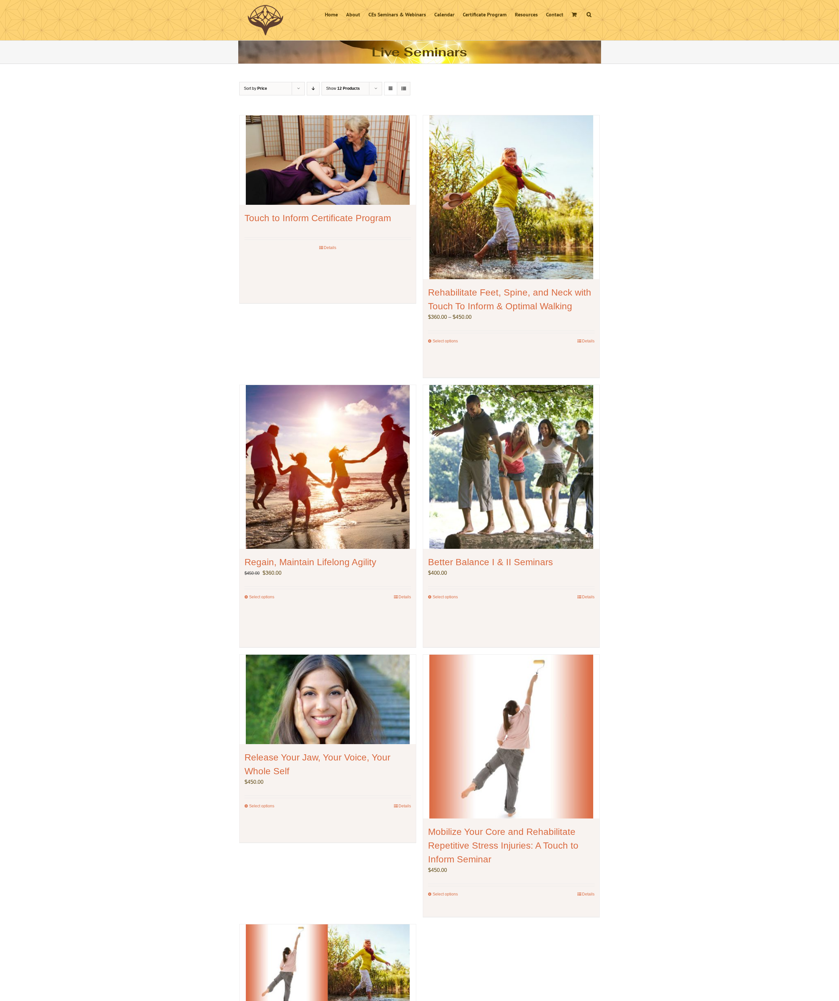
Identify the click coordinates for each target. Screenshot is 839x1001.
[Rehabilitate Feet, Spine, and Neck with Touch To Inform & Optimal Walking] (511, 197)
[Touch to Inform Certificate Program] (328, 160)
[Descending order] (313, 88)
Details (330, 247)
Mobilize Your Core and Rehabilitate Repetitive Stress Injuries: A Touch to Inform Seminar (503, 845)
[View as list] (403, 88)
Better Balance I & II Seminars (490, 562)
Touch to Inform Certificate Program (317, 218)
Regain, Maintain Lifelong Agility (310, 562)
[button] (589, 14)
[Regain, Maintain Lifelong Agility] (328, 467)
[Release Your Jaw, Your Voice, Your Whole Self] (328, 699)
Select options (445, 341)
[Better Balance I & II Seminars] (511, 467)
